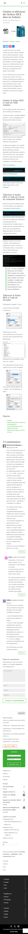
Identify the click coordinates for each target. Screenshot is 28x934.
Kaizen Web (14, 931)
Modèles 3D (6, 827)
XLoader (19, 304)
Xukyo (6, 20)
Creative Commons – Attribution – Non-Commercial (14, 854)
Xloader (9, 420)
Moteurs (6, 824)
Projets (6, 914)
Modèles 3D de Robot (10, 830)
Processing (6, 776)
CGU (4, 870)
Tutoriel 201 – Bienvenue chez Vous (13, 725)
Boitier (7, 835)
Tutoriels (17, 20)
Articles (6, 911)
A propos (5, 861)
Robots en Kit (7, 838)
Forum (6, 917)
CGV (4, 867)
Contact (5, 864)
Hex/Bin (17, 41)
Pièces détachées (9, 832)
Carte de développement (11, 821)
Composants (6, 819)
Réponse (22, 551)
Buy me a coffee (9, 746)
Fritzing (5, 779)
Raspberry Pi (7, 770)
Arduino (12, 41)
